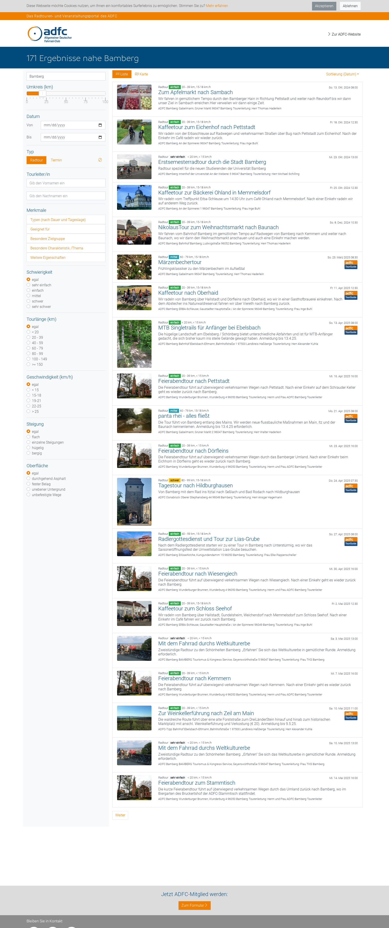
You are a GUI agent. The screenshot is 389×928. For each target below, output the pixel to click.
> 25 (35, 411)
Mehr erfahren (217, 6)
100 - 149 (39, 359)
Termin (56, 160)
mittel (36, 296)
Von (30, 125)
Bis (29, 137)
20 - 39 (37, 337)
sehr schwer (41, 307)
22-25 (36, 406)
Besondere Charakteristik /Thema (56, 248)
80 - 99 (37, 354)
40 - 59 (37, 343)
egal (35, 280)
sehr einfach (41, 285)
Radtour (36, 160)
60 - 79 (37, 348)
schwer (37, 301)
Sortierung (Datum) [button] (341, 74)
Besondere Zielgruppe (47, 239)
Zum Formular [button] (192, 905)
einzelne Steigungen (48, 442)
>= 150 (37, 364)
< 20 (35, 332)
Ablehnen (350, 6)
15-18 (36, 395)
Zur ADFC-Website (346, 34)
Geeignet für (40, 229)
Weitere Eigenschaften (48, 257)
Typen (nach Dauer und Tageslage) (58, 220)
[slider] (42, 93)
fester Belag (41, 484)
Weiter (120, 815)
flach (36, 437)
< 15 (35, 390)
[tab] (66, 219)
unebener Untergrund (48, 489)
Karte (143, 74)
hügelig (38, 448)
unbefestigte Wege (46, 495)
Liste (124, 74)
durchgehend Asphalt (49, 478)
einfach (38, 290)
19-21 (36, 401)
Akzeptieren (324, 6)
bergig (37, 453)
